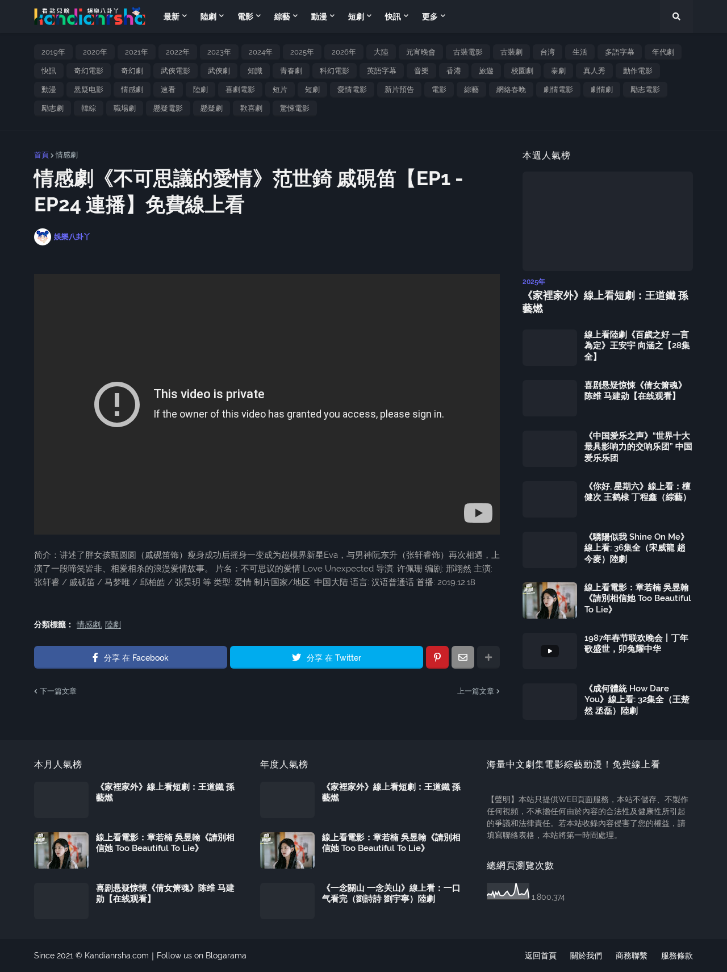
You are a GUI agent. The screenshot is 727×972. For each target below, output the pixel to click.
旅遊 (486, 70)
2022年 (178, 52)
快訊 (48, 70)
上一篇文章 (475, 691)
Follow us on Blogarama (201, 955)
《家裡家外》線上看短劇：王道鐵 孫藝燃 (605, 301)
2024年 (261, 52)
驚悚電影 (295, 108)
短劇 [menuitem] (356, 16)
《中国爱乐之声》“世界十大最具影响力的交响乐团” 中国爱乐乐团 (638, 447)
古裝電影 (468, 52)
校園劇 (522, 70)
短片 (280, 89)
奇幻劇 (132, 70)
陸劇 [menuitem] (208, 16)
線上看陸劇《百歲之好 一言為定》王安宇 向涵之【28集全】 (637, 345)
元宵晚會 (421, 52)
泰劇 (558, 70)
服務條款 (677, 955)
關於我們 (586, 955)
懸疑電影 (168, 108)
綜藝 (471, 89)
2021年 (136, 52)
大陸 (381, 52)
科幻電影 (334, 70)
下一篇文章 (58, 691)
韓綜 (88, 108)
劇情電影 (558, 89)
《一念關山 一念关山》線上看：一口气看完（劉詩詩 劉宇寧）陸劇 (391, 893)
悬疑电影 (88, 89)
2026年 (344, 52)
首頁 (41, 154)
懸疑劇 (211, 108)
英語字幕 (381, 70)
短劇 (312, 89)
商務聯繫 (631, 955)
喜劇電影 (240, 89)
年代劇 (663, 52)
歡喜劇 (251, 108)
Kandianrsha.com (117, 955)
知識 (255, 70)
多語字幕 (619, 52)
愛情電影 (352, 89)
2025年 (302, 52)
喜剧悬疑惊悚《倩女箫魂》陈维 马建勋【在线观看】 (635, 391)
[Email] (463, 657)
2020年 (95, 52)
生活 (580, 52)
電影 (439, 89)
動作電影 (638, 70)
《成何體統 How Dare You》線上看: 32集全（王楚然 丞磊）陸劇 (637, 699)
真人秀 (594, 70)
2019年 (53, 52)
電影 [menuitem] (245, 16)
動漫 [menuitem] (319, 16)
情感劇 (132, 89)
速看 (168, 89)
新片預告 (399, 89)
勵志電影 (645, 89)
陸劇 (200, 89)
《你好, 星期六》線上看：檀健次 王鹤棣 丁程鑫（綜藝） (637, 492)
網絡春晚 (511, 89)
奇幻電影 (88, 70)
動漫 (48, 89)
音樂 (421, 70)
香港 (453, 70)
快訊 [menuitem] (393, 16)
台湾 (547, 52)
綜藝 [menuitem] (282, 16)
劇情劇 (602, 89)
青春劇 (291, 70)
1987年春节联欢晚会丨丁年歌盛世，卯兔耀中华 (636, 643)
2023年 (219, 52)
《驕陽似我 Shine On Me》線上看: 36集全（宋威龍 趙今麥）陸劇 (636, 548)
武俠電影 (175, 70)
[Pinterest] (437, 657)
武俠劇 (219, 70)
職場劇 (125, 108)
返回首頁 (541, 955)
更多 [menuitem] (430, 16)
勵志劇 (52, 108)
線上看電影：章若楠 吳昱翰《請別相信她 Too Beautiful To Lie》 (637, 598)
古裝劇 (511, 52)
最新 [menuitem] (171, 16)
